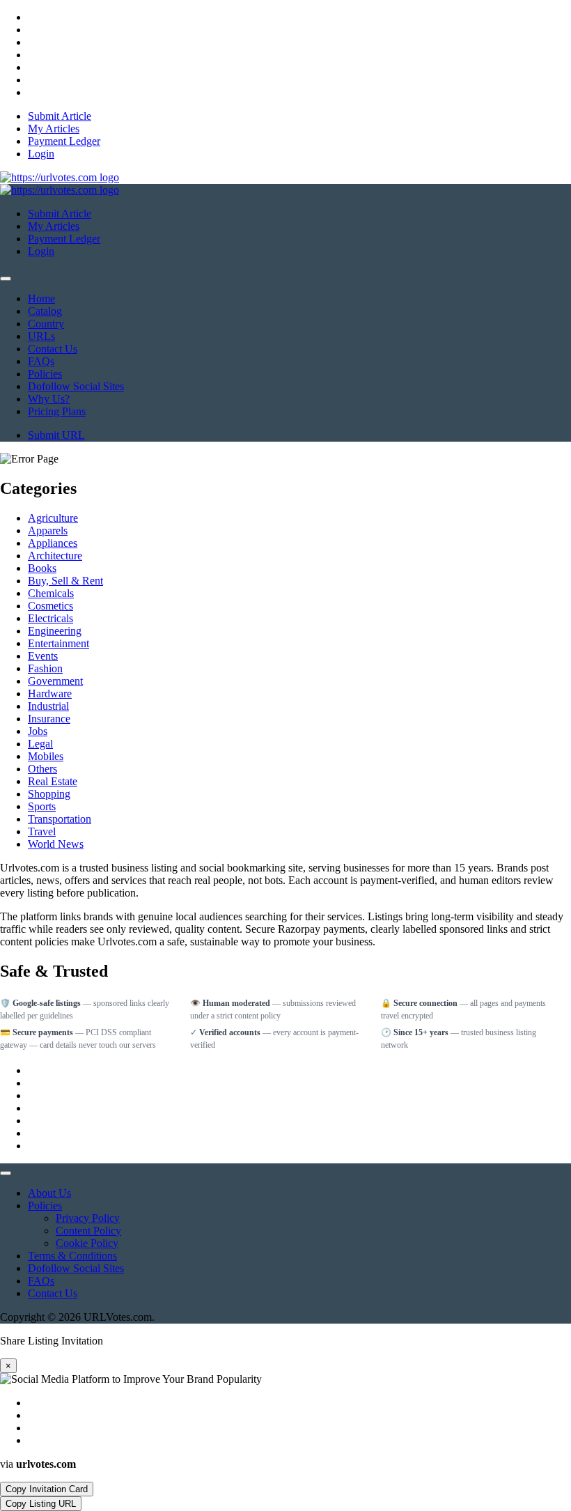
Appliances (52, 543)
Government (55, 681)
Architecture (55, 555)
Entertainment (58, 643)
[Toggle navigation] (5, 279)
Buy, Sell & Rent (65, 581)
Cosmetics (50, 606)
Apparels (48, 530)
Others (42, 769)
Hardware (50, 693)
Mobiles (45, 756)
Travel (42, 831)
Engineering (54, 631)
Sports (42, 806)
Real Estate (52, 781)
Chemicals (51, 593)
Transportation (59, 819)
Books (42, 568)
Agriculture (53, 518)
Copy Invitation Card (47, 1489)
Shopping (49, 794)
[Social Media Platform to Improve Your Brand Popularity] (59, 177)
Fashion (45, 668)
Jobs (37, 731)
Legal (40, 744)
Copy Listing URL (41, 1503)
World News (56, 844)
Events (43, 656)
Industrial (48, 706)
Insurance (49, 718)
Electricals (50, 618)
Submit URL (56, 435)
